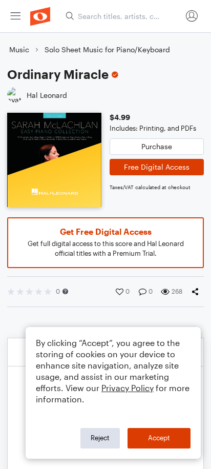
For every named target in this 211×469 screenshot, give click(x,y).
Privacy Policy (127, 388)
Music (19, 49)
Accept (159, 438)
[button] (65, 291)
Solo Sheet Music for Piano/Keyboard (107, 49)
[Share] (197, 291)
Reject (100, 438)
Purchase (156, 146)
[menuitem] (15, 16)
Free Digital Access (156, 166)
